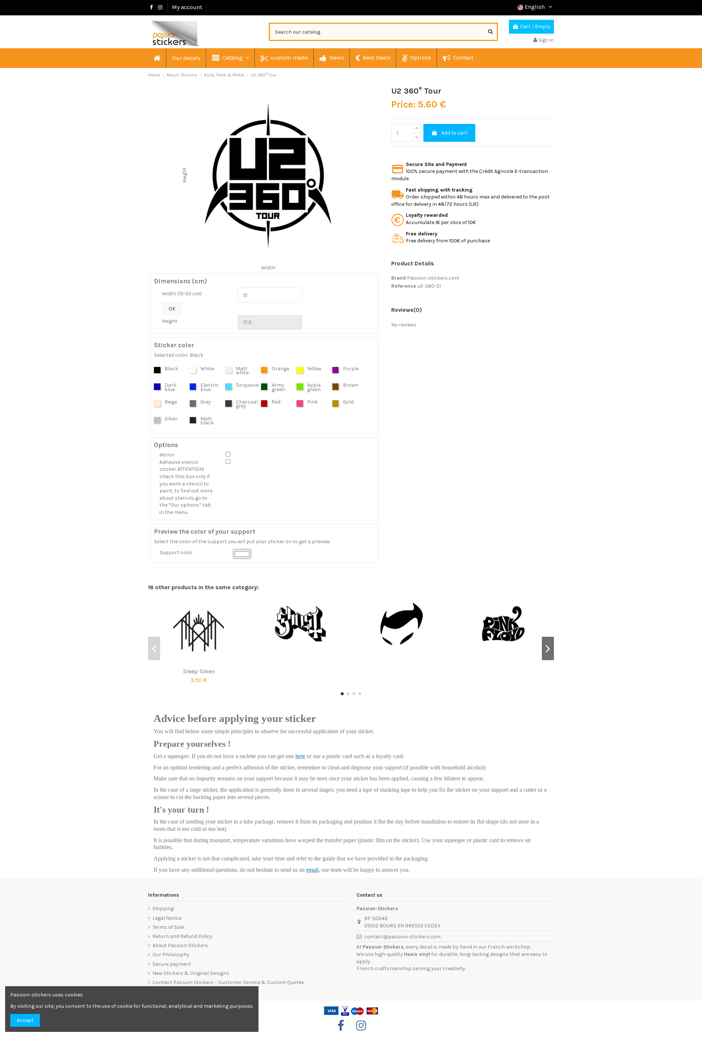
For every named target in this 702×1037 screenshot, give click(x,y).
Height (169, 321)
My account (187, 7)
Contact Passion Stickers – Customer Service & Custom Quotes (228, 982)
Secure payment (171, 964)
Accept (25, 1020)
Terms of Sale (168, 927)
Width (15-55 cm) (182, 294)
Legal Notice (166, 918)
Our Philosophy (170, 954)
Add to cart (454, 133)
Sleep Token (199, 671)
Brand (398, 278)
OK (172, 309)
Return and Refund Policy (182, 936)
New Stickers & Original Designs (190, 973)
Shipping (163, 908)
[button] (230, 58)
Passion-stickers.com (433, 278)
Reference (403, 286)
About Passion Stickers (180, 945)
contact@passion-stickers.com (402, 937)
